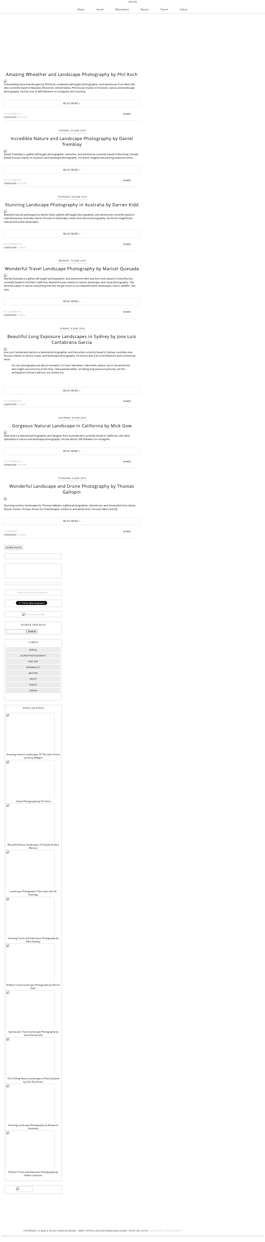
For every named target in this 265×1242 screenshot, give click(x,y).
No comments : (13, 114)
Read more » (72, 103)
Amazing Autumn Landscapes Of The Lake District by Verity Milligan (33, 756)
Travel (164, 9)
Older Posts (14, 547)
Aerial (100, 9)
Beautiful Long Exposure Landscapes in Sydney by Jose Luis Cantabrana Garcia (71, 339)
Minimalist (122, 9)
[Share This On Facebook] (133, 113)
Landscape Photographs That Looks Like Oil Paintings (33, 893)
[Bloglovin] (39, 570)
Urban (183, 9)
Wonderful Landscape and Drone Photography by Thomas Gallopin (71, 489)
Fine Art (33, 661)
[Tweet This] (134, 113)
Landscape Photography (166, 1230)
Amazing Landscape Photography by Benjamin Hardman (33, 1126)
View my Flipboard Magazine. (33, 592)
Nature (145, 9)
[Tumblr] (45, 570)
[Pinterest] (33, 570)
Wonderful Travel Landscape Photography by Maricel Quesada (72, 268)
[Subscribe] (51, 570)
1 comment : (11, 531)
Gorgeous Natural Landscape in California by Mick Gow (72, 425)
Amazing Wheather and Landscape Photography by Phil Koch (72, 74)
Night (33, 678)
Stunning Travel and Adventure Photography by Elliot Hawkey (33, 940)
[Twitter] (27, 570)
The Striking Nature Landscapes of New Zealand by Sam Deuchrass (33, 1080)
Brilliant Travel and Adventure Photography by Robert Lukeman (33, 1173)
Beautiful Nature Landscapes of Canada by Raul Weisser (33, 846)
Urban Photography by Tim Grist (33, 801)
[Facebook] (15, 570)
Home (81, 9)
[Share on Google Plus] (136, 113)
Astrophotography (33, 655)
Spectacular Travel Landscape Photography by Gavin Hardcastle (33, 1033)
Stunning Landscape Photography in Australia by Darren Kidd (72, 204)
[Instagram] (21, 570)
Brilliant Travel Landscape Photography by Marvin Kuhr (33, 986)
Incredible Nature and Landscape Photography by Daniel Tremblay (72, 141)
